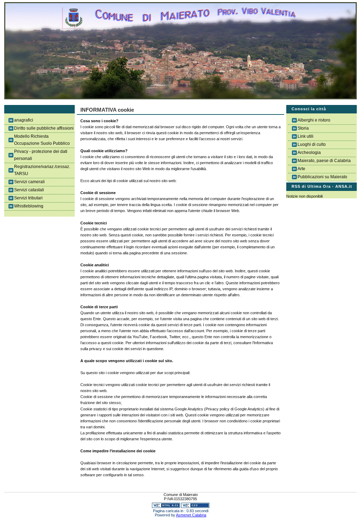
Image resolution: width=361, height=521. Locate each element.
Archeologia (309, 152)
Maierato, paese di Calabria (324, 160)
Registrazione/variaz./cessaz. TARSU (42, 170)
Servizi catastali (29, 189)
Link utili (305, 136)
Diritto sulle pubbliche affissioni (44, 128)
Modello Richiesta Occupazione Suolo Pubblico (42, 140)
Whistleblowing (28, 206)
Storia (303, 128)
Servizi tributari (28, 198)
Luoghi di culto (312, 144)
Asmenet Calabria (191, 515)
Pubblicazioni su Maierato (322, 176)
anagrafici (23, 120)
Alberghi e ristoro (314, 120)
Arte (301, 168)
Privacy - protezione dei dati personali (40, 155)
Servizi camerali (29, 181)
